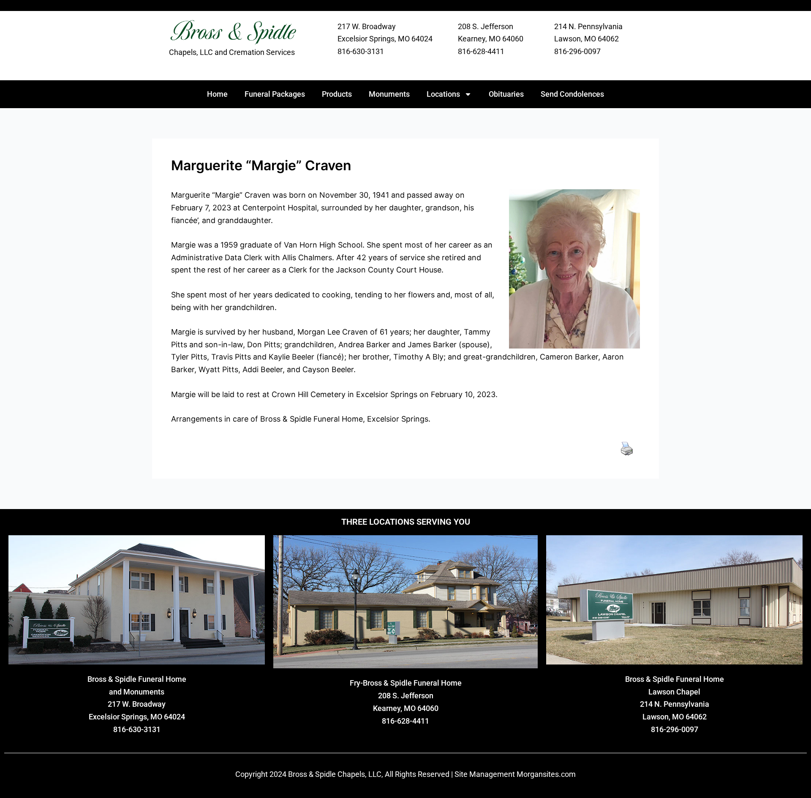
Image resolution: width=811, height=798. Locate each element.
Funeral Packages (275, 94)
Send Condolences (572, 94)
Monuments (389, 94)
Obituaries (506, 94)
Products (337, 94)
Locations (443, 94)
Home (217, 94)
